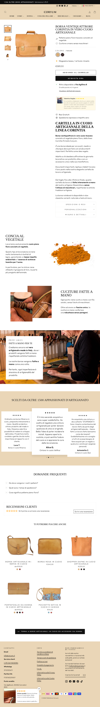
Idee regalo (63, 16)
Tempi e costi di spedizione (46, 658)
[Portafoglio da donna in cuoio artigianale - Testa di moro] (17, 612)
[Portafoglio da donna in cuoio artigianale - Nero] (20, 612)
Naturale (58, 55)
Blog (88, 16)
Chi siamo (77, 16)
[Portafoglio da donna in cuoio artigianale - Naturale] (15, 612)
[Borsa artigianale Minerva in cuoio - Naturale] (17, 569)
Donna (30, 16)
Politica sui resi (42, 661)
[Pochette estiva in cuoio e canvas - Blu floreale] (49, 612)
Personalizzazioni (76, 209)
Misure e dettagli (75, 215)
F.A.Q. (39, 669)
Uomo (19, 16)
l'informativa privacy (76, 666)
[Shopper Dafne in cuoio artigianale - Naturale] (79, 569)
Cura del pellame (45, 16)
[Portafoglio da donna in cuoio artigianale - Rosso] (22, 612)
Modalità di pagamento (45, 665)
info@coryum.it (9, 655)
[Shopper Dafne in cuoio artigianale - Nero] (84, 569)
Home (12, 16)
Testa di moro (62, 55)
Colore (63, 51)
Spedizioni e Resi (76, 204)
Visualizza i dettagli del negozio (70, 91)
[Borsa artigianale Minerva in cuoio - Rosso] (20, 569)
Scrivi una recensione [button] (84, 511)
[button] (39, 688)
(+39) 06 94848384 (11, 663)
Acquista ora (76, 78)
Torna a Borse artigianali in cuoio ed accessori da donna (51, 631)
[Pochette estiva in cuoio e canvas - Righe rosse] (51, 612)
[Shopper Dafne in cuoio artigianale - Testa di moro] (81, 569)
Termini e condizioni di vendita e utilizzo (45, 653)
